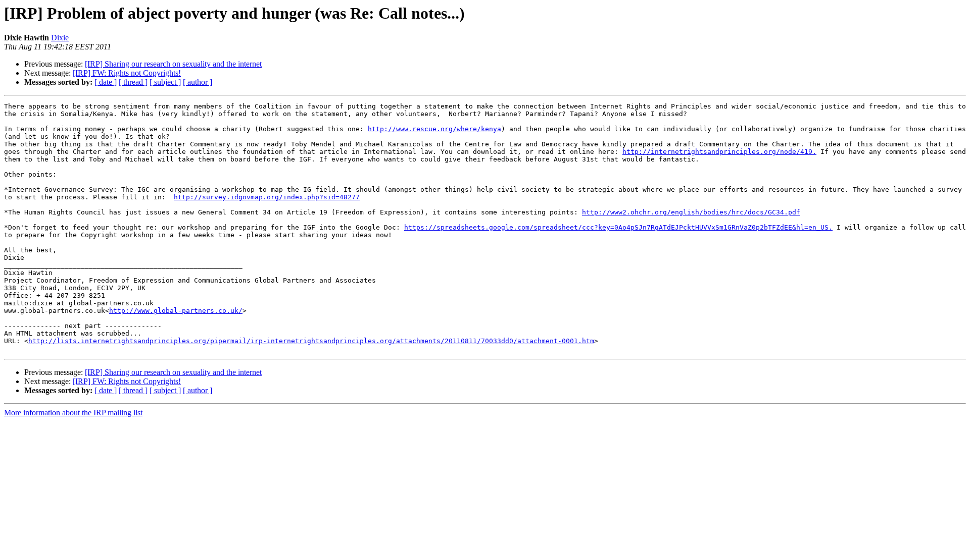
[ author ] (197, 82)
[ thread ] (133, 82)
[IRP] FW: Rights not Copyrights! (127, 73)
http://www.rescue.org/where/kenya (434, 129)
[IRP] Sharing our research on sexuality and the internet (173, 64)
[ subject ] (165, 82)
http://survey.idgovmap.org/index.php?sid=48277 (267, 197)
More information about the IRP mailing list (73, 412)
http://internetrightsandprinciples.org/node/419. (719, 151)
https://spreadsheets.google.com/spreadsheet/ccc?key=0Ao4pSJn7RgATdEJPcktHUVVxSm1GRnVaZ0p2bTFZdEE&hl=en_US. (618, 227)
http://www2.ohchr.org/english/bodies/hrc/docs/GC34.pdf (691, 212)
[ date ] (105, 82)
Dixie (60, 37)
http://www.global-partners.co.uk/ (176, 310)
